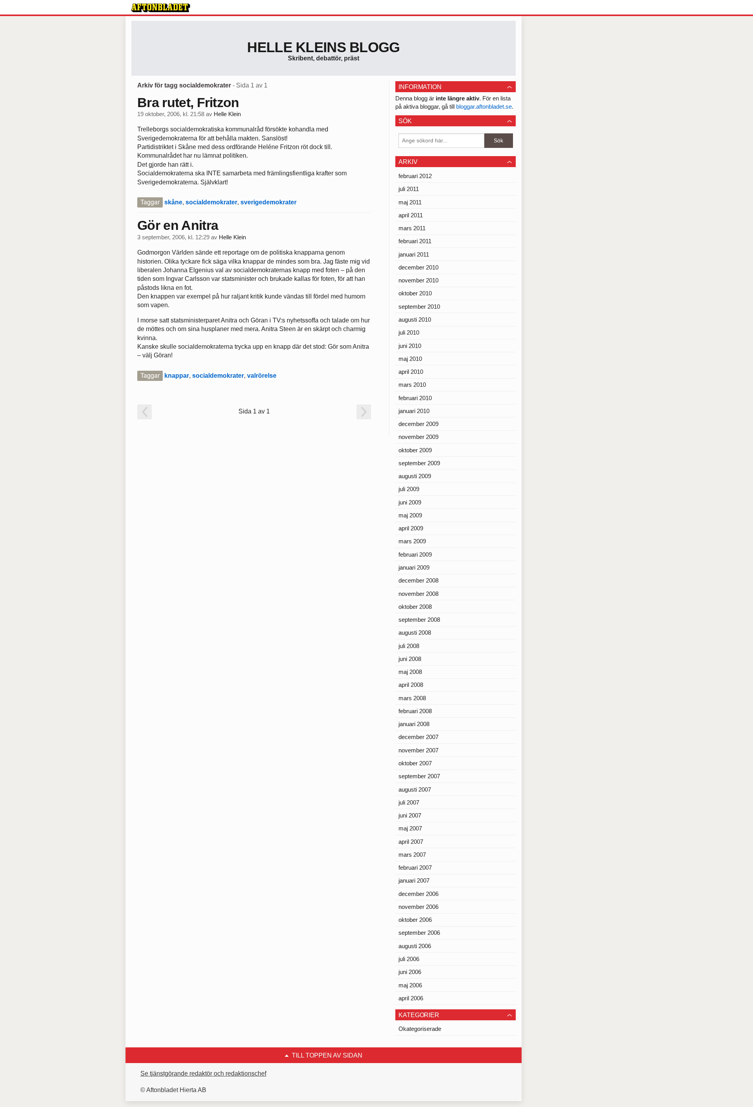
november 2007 (418, 750)
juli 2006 (408, 959)
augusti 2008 (414, 632)
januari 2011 (413, 254)
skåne (173, 202)
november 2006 (418, 906)
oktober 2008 (415, 606)
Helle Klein (227, 114)
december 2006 (418, 893)
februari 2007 (415, 867)
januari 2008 (413, 724)
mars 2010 (412, 384)
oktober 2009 (415, 450)
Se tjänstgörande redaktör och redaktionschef (203, 1073)
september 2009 (419, 463)
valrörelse (261, 375)
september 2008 (419, 619)
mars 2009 (412, 541)
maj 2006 (410, 985)
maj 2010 (410, 358)
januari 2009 (413, 567)
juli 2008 (408, 646)
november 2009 (418, 436)
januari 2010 (413, 411)
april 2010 (410, 371)
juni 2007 (409, 815)
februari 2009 (415, 554)
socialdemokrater (211, 202)
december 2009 (418, 424)
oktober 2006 (415, 919)
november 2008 (418, 593)
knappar (176, 375)
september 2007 (419, 776)
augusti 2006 (414, 946)
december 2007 (418, 737)
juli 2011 (408, 189)
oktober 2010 (415, 293)
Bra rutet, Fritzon (188, 102)
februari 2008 (415, 711)
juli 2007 (408, 802)
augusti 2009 (414, 476)
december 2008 (418, 580)
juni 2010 (409, 345)
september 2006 (419, 932)
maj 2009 (410, 515)
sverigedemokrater (268, 202)
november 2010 (418, 280)
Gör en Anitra (177, 225)
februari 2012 (415, 176)
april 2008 (410, 684)
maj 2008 (410, 671)
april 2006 (410, 998)
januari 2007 (413, 880)
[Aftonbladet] (160, 8)
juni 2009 (409, 502)
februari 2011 (414, 241)
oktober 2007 (415, 763)
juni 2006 (409, 972)
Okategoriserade (419, 1028)
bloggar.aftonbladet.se (484, 106)
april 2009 (410, 528)
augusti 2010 (414, 319)
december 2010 (418, 267)
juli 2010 (408, 332)
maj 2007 (410, 828)
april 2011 (410, 215)
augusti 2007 (414, 789)
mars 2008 (412, 698)
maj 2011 (410, 202)
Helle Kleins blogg (323, 47)
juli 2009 (408, 489)
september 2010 (419, 306)
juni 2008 (409, 658)
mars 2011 (412, 228)
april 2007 (410, 841)
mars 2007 (412, 854)
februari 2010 (415, 398)
